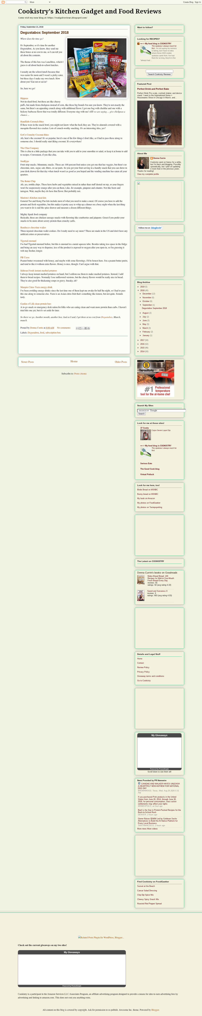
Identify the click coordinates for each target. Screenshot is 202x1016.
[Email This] (77, 328)
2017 (142, 340)
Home (74, 361)
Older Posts (121, 361)
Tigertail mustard (28, 240)
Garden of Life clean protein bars (35, 303)
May (145, 324)
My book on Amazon (146, 498)
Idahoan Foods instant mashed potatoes (38, 270)
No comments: (64, 327)
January (146, 335)
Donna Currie (159, 158)
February (147, 332)
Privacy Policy (143, 672)
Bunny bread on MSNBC (147, 494)
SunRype (24, 161)
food (42, 332)
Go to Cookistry (144, 680)
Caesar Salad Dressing (147, 890)
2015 (142, 348)
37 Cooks (144, 428)
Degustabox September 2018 (44, 32)
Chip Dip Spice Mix (145, 895)
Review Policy (143, 667)
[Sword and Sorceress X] (142, 595)
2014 (142, 351)
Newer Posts (27, 361)
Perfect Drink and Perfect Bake (153, 89)
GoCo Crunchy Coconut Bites (34, 134)
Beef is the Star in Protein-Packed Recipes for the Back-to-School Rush (159, 811)
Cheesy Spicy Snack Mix (148, 899)
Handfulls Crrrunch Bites (32, 121)
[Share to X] (82, 328)
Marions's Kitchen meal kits (33, 197)
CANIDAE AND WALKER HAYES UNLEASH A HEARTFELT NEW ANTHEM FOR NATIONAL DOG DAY (159, 786)
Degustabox (106, 316)
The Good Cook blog (149, 469)
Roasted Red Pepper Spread (149, 903)
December (147, 294)
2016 (142, 344)
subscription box (53, 332)
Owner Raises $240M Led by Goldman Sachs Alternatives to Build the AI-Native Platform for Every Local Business (158, 821)
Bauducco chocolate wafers (33, 227)
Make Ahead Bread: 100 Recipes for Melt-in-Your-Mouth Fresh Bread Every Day (161, 578)
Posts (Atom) (80, 373)
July (145, 317)
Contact (140, 663)
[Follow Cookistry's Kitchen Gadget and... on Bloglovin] (150, 229)
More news (142, 829)
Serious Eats (146, 463)
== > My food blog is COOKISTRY (155, 43)
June (145, 320)
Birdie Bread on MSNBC (147, 490)
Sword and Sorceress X (157, 591)
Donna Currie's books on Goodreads (157, 572)
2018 (142, 290)
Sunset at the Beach (146, 886)
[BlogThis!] (80, 328)
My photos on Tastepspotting (149, 507)
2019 (142, 287)
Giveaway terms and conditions (150, 676)
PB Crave (24, 257)
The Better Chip (27, 181)
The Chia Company (29, 147)
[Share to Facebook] (85, 328)
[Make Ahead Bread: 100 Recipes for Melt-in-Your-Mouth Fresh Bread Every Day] (142, 580)
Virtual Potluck (147, 474)
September (147, 305)
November (147, 297)
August (146, 313)
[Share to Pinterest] (88, 328)
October (146, 301)
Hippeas (24, 98)
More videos (152, 829)
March (145, 328)
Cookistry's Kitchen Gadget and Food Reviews (89, 11)
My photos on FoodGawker (148, 503)
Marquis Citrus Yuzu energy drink (36, 287)
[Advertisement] (74, 345)
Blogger (155, 1009)
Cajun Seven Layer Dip (161, 430)
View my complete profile (148, 174)
